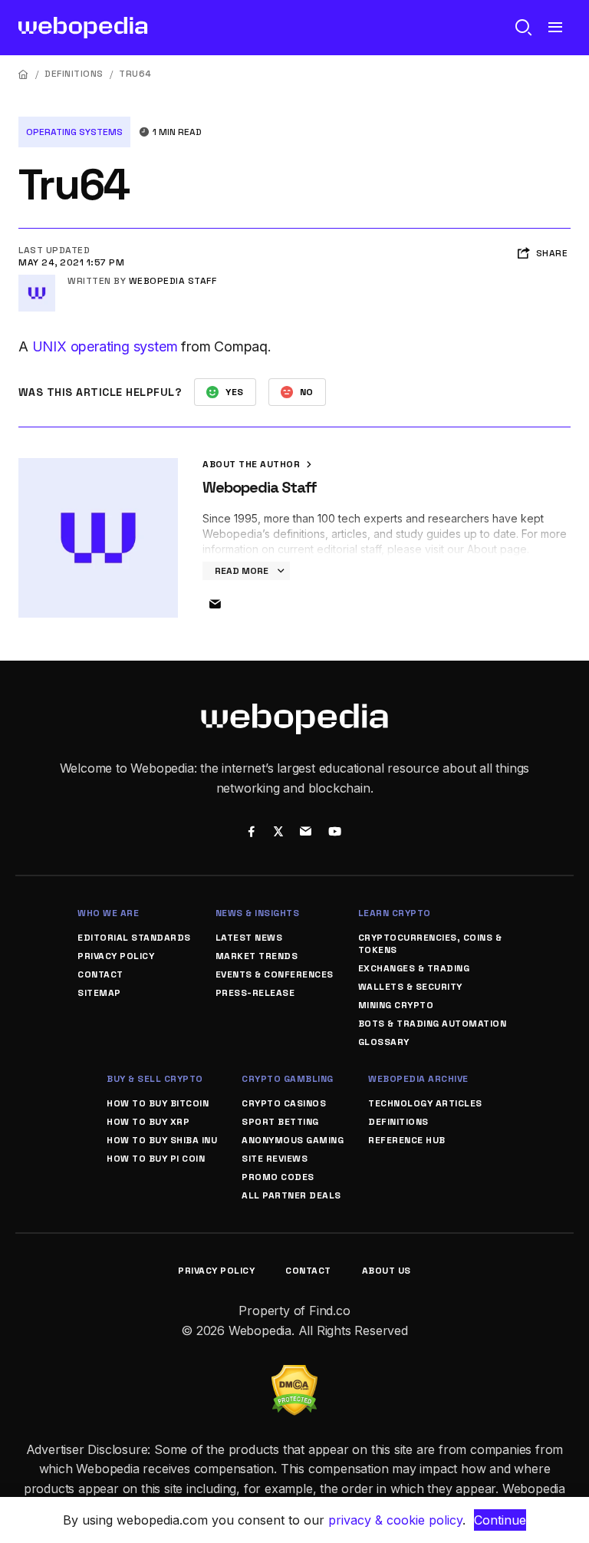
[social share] (251, 833)
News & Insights (258, 913)
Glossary (384, 1042)
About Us (386, 1270)
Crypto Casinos (284, 1103)
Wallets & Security (410, 987)
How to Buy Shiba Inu (162, 1140)
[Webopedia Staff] (36, 281)
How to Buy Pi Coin (156, 1158)
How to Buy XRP (148, 1122)
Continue (500, 1520)
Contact (100, 974)
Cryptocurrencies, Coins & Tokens (430, 943)
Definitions (74, 73)
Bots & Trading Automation (432, 1023)
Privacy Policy (115, 956)
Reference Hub (407, 1140)
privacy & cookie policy (395, 1520)
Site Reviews (275, 1158)
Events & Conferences (275, 974)
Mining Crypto (396, 1005)
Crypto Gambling (288, 1079)
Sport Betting (280, 1122)
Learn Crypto (394, 913)
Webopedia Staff (173, 281)
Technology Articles (425, 1103)
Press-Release (255, 993)
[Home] (23, 74)
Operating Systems (74, 132)
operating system (124, 346)
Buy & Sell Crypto (155, 1079)
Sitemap (99, 993)
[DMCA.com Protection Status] (294, 1374)
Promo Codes (278, 1177)
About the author (252, 464)
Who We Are (108, 913)
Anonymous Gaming (293, 1140)
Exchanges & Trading (414, 968)
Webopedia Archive (418, 1079)
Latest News (249, 937)
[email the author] (214, 604)
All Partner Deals (291, 1195)
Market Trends (257, 956)
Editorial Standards (134, 937)
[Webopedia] (83, 27)
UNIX (49, 346)
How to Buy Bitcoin (158, 1103)
